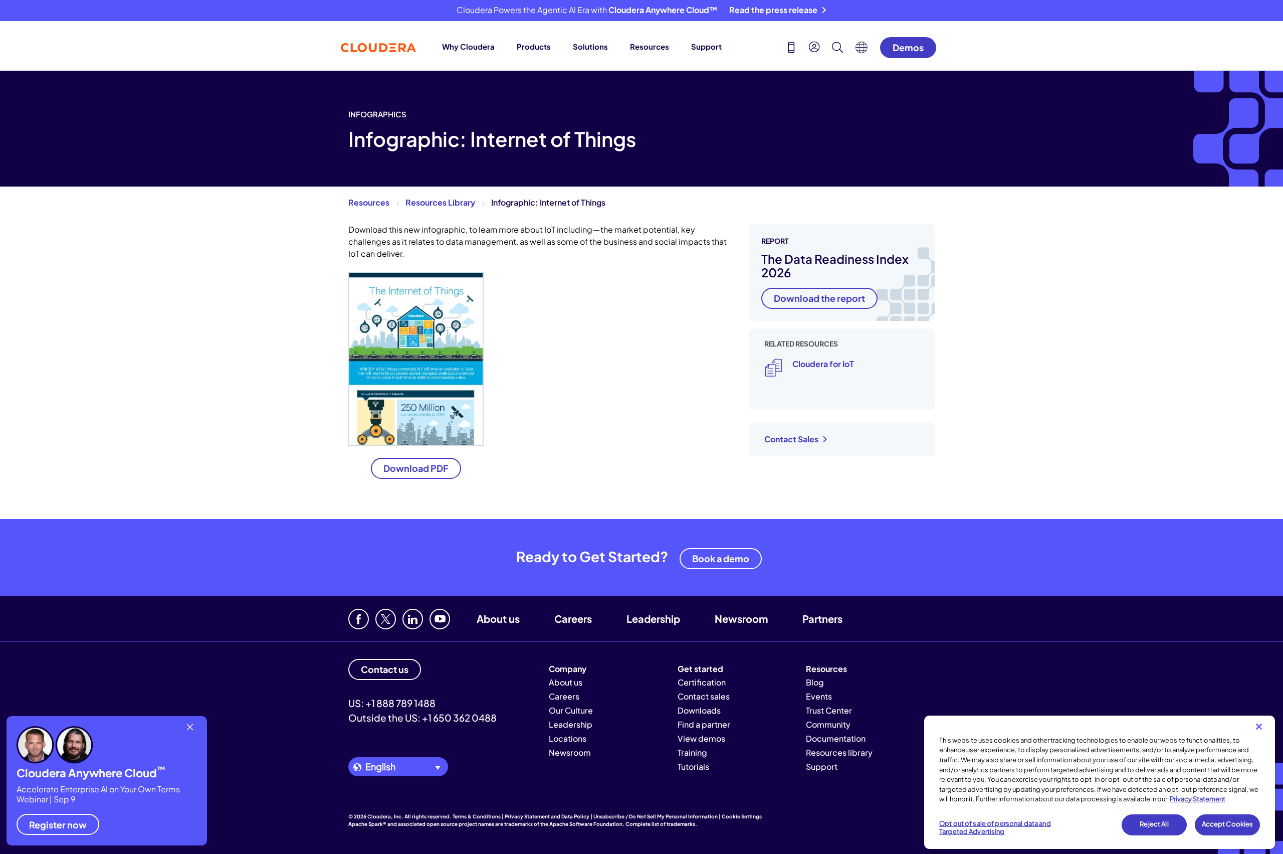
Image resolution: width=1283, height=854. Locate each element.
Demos (908, 47)
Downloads (699, 710)
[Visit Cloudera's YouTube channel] (440, 619)
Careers (573, 618)
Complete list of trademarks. (661, 824)
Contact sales (704, 696)
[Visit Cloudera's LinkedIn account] (412, 619)
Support (706, 46)
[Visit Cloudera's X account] (385, 619)
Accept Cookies (1227, 824)
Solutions (590, 46)
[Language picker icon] (861, 50)
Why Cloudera (468, 46)
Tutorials (693, 766)
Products (534, 46)
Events (819, 696)
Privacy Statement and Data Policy (547, 816)
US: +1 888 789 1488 (392, 703)
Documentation (836, 738)
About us (498, 618)
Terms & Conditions (477, 816)
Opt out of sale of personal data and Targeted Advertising (995, 828)
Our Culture (571, 710)
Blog (815, 682)
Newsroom (741, 618)
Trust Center (829, 710)
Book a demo (720, 558)
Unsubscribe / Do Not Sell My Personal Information (655, 816)
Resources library (839, 752)
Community (828, 724)
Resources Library (440, 202)
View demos (701, 738)
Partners (822, 618)
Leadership (653, 618)
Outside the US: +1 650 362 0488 (422, 718)
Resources (649, 46)
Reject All (1154, 824)
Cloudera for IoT (823, 364)
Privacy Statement (1197, 799)
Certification (702, 682)
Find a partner (704, 724)
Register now (58, 824)
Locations (567, 738)
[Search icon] (837, 48)
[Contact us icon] (791, 48)
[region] (1099, 782)
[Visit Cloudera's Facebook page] (358, 619)
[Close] (1259, 727)
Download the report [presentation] (819, 298)
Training (692, 752)
